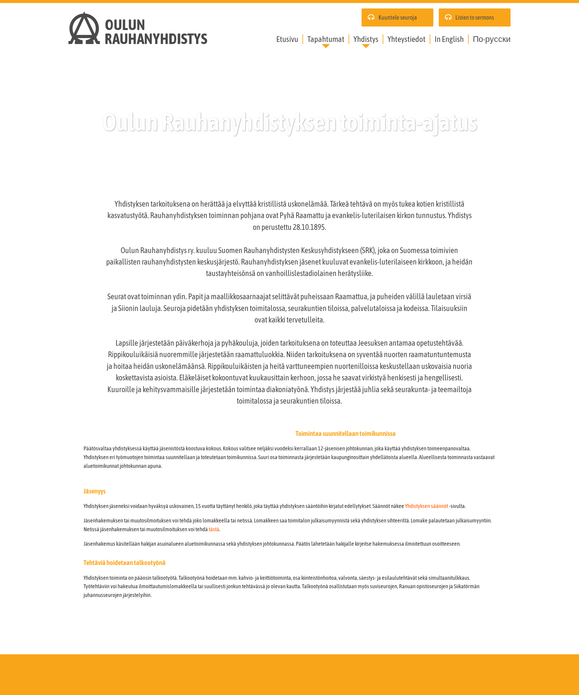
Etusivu (287, 39)
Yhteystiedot (407, 39)
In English (449, 39)
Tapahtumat (325, 39)
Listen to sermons (474, 17)
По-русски (492, 39)
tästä (214, 529)
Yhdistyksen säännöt (426, 506)
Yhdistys (365, 39)
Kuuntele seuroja (397, 17)
